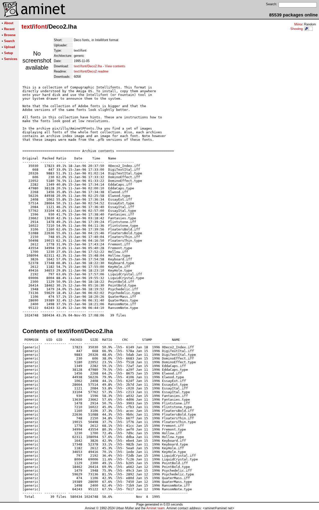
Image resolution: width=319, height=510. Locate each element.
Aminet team (155, 508)
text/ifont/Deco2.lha (88, 66)
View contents (115, 66)
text (26, 26)
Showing (296, 29)
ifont (40, 26)
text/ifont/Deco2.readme (91, 71)
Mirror (298, 24)
